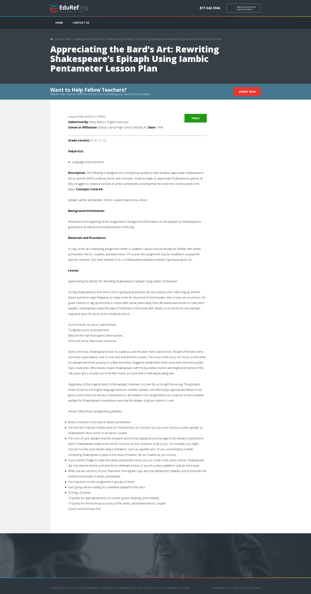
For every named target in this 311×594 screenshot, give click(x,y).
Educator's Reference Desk (69, 8)
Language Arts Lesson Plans (90, 39)
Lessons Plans (63, 39)
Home (59, 22)
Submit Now (247, 91)
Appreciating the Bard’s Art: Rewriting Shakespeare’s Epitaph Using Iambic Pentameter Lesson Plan (165, 39)
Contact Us (81, 22)
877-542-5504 (210, 8)
